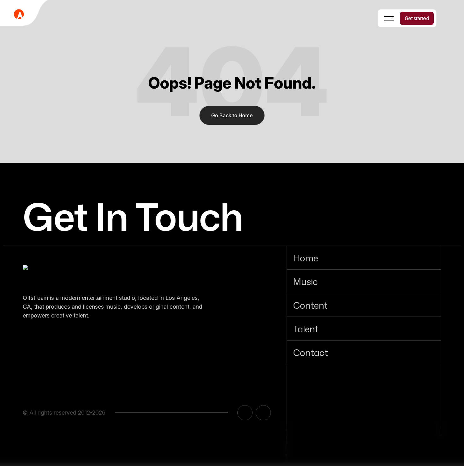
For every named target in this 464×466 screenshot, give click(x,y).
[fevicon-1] (25, 14)
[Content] (364, 305)
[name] (54, 274)
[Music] (364, 281)
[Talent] (364, 328)
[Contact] (364, 352)
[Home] (364, 257)
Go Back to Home (232, 115)
